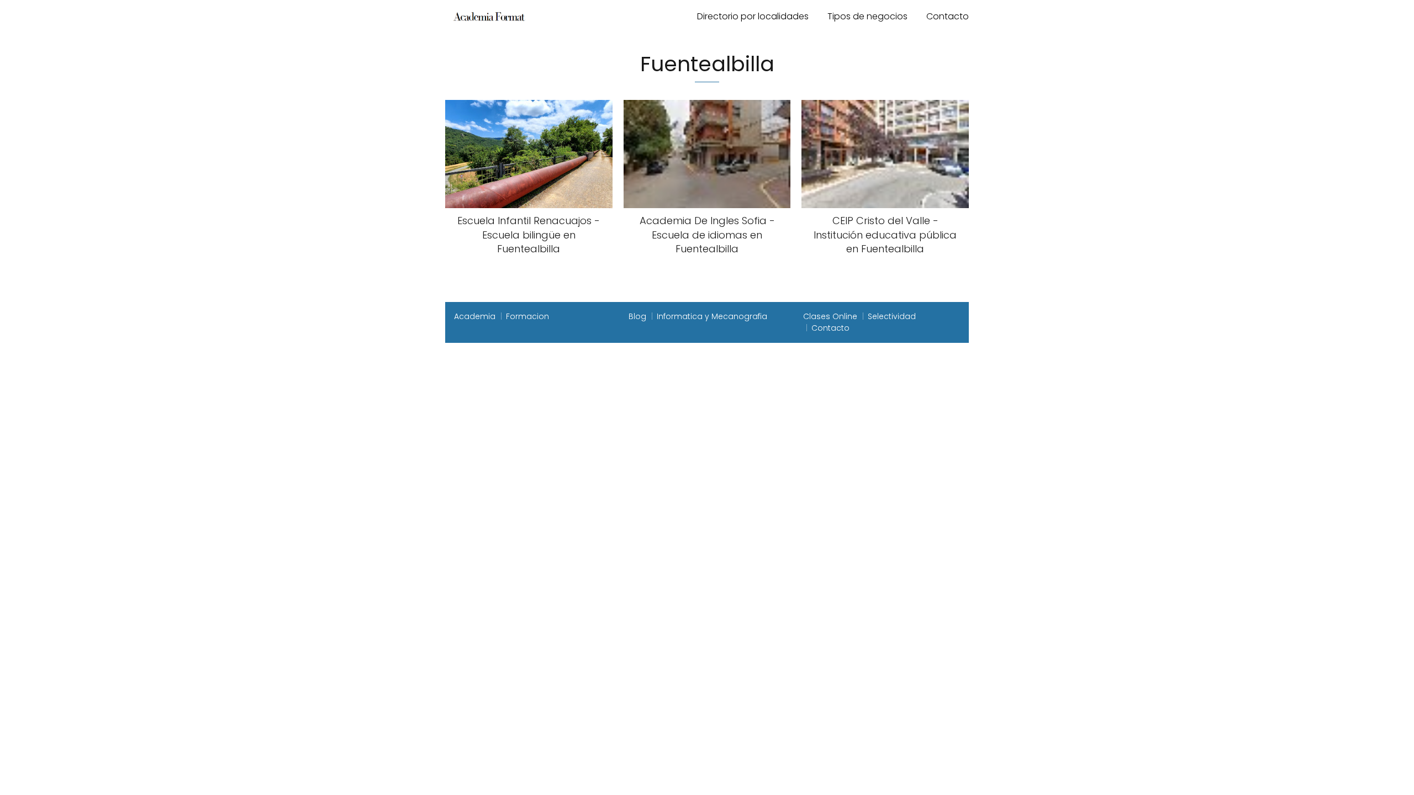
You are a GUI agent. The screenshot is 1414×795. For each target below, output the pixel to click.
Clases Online (830, 316)
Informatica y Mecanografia (712, 316)
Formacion (527, 316)
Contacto (947, 16)
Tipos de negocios (867, 16)
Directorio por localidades (753, 16)
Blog (637, 316)
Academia (474, 316)
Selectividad (892, 316)
